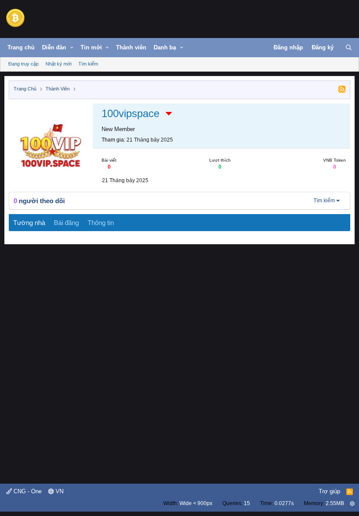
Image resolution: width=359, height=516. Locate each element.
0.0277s (284, 503)
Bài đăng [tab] (66, 222)
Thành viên (131, 47)
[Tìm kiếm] (349, 47)
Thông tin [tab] (101, 222)
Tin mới (91, 47)
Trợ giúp (329, 491)
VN (58, 491)
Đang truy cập (23, 63)
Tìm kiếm (88, 63)
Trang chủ (21, 47)
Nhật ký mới (58, 63)
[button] (71, 48)
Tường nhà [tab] (29, 222)
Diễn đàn (54, 47)
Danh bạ (165, 47)
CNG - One (27, 491)
